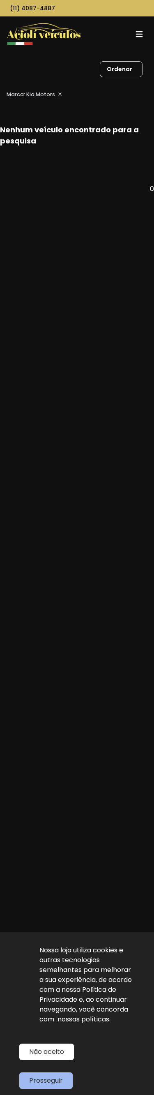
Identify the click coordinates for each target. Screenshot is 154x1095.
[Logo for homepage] (43, 34)
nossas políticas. (83, 1019)
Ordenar (119, 69)
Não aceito (46, 1051)
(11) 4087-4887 (32, 8)
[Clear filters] (60, 94)
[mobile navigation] (139, 34)
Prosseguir (46, 1080)
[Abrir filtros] (150, 69)
